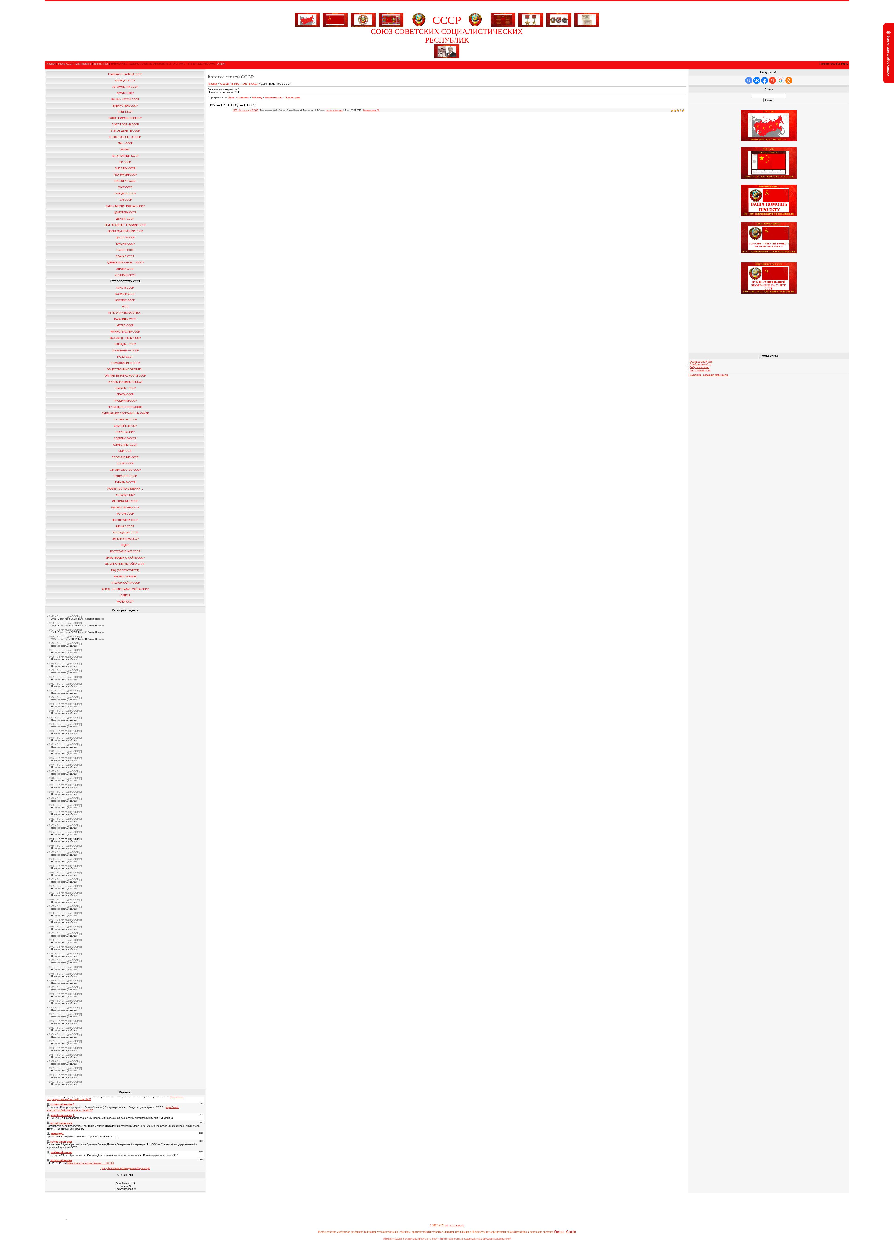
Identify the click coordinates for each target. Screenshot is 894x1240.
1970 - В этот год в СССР (64, 940)
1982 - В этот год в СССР (64, 1021)
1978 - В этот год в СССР (64, 994)
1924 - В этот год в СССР (64, 629)
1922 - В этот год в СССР (64, 616)
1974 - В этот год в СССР (64, 967)
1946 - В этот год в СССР (64, 778)
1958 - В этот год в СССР (64, 859)
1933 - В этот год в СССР (64, 690)
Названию (243, 97)
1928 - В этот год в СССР (64, 656)
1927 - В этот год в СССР (64, 650)
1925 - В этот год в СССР (64, 636)
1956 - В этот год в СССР (64, 845)
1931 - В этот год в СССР (64, 677)
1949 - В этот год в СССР (64, 798)
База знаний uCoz (700, 370)
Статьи (224, 83)
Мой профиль (83, 63)
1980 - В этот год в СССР (64, 1007)
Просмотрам (292, 97)
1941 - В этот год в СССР (64, 744)
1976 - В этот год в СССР (64, 980)
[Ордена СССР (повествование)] (558, 19)
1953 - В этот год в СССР (64, 825)
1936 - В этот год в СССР (64, 710)
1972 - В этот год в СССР (64, 953)
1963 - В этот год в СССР (64, 892)
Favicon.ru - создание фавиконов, (708, 374)
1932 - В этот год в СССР (64, 683)
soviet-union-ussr (334, 110)
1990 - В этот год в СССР (64, 1074)
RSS (105, 63)
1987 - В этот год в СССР (64, 1054)
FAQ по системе (699, 367)
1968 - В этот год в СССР (64, 926)
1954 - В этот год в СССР (64, 832)
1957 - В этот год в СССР (64, 852)
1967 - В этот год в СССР (64, 919)
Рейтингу (257, 97)
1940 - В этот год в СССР (64, 737)
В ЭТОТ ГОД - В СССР (244, 83)
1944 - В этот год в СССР (64, 764)
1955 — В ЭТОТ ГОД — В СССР (233, 105)
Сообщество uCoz (700, 364)
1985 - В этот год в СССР (64, 1041)
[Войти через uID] (748, 80)
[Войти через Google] (780, 80)
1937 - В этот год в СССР (64, 717)
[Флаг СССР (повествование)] (335, 19)
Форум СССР (65, 63)
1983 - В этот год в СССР (64, 1027)
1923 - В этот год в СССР (64, 623)
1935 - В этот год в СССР (64, 704)
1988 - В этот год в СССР (64, 1061)
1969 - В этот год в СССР (64, 933)
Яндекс (559, 1231)
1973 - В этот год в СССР (64, 960)
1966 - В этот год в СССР (64, 913)
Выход (97, 63)
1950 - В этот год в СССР (64, 805)
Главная (50, 63)
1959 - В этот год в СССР (64, 865)
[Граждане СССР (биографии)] (446, 57)
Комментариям (274, 97)
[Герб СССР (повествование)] (419, 25)
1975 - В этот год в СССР (64, 973)
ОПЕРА (221, 63)
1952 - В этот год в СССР (64, 818)
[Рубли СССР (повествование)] (586, 25)
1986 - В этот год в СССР (64, 1048)
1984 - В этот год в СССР (64, 1034)
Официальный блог (701, 361)
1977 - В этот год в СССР (64, 987)
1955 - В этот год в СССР (64, 838)
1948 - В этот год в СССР (64, 791)
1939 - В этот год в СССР (64, 731)
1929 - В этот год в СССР (64, 663)
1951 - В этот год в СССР (64, 811)
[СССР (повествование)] (307, 25)
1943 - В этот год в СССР (64, 758)
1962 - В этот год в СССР (64, 886)
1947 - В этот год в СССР (64, 784)
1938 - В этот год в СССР (64, 724)
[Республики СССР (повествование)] (391, 19)
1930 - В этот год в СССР (64, 670)
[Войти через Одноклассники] (788, 80)
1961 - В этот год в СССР (64, 879)
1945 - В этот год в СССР (64, 771)
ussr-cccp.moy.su (455, 1225)
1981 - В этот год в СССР (64, 1014)
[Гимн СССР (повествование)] (503, 25)
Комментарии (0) (371, 110)
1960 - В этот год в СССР (64, 872)
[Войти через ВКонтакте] (756, 80)
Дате (231, 97)
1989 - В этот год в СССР (64, 1068)
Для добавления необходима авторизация (125, 1168)
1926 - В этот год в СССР (64, 643)
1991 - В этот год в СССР (64, 1081)
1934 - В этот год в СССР (64, 697)
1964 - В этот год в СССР (64, 899)
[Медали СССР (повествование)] (530, 19)
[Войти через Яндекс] (772, 80)
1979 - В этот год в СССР (64, 1000)
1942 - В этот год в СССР (64, 751)
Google (571, 1231)
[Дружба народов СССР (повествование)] (363, 19)
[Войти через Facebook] (764, 80)
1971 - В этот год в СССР (64, 946)
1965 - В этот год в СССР (64, 906)
